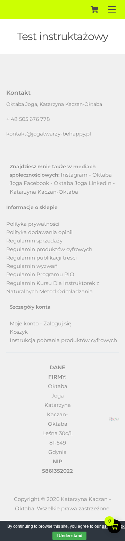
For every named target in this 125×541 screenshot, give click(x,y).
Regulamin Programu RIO (40, 274)
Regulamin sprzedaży (34, 240)
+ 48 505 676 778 (28, 119)
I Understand (69, 535)
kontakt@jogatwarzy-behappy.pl (48, 133)
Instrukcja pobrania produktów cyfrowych (63, 340)
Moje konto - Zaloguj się (40, 323)
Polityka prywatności (32, 224)
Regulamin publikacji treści (41, 257)
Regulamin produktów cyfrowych (49, 249)
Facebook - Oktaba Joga (55, 183)
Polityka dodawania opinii (39, 232)
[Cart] (94, 9)
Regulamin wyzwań (32, 266)
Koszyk (19, 332)
